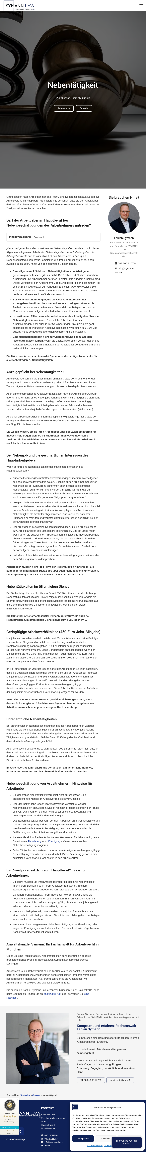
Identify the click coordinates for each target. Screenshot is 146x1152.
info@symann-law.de (54, 1142)
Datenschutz (109, 1145)
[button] (141, 6)
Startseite (25, 1095)
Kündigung (54, 841)
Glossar (36, 1095)
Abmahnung (34, 841)
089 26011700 (52, 993)
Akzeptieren (83, 1138)
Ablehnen (105, 1138)
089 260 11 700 (127, 263)
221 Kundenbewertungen (9, 1128)
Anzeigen (38, 237)
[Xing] (20, 1131)
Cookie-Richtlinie (95, 1145)
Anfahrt (47, 1145)
